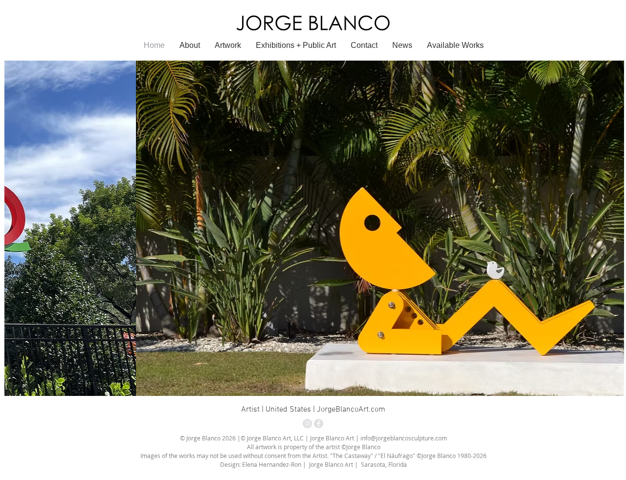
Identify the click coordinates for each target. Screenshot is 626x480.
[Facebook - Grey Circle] (318, 423)
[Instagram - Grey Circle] (307, 423)
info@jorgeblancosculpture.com (403, 438)
